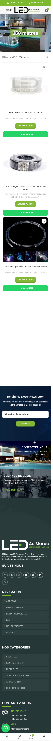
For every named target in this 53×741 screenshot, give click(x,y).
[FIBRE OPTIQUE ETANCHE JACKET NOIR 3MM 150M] (25, 161)
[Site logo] (27, 10)
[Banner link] (25, 455)
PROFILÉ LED (12, 669)
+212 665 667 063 (19, 719)
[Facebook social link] (5, 575)
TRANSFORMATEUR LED (17, 676)
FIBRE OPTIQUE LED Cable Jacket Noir (25, 197)
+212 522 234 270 (19, 716)
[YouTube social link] (26, 575)
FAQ (8, 620)
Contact (10, 633)
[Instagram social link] (19, 575)
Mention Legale (14, 608)
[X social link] (12, 575)
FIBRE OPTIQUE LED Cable (34, 119)
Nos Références (14, 627)
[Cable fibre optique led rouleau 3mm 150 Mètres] (25, 239)
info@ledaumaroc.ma (20, 729)
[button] (25, 126)
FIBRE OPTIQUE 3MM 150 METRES (25, 112)
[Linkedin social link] (40, 575)
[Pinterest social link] (33, 575)
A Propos (11, 602)
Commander (27, 134)
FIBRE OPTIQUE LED (14, 119)
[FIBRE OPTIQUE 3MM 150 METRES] (25, 85)
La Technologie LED (16, 614)
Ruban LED (11, 657)
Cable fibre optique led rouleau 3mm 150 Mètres (25, 266)
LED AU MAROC (9, 57)
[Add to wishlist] (44, 67)
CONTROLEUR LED (15, 663)
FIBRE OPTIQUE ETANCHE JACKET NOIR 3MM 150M (25, 188)
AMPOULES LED (13, 682)
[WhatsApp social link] (5, 582)
